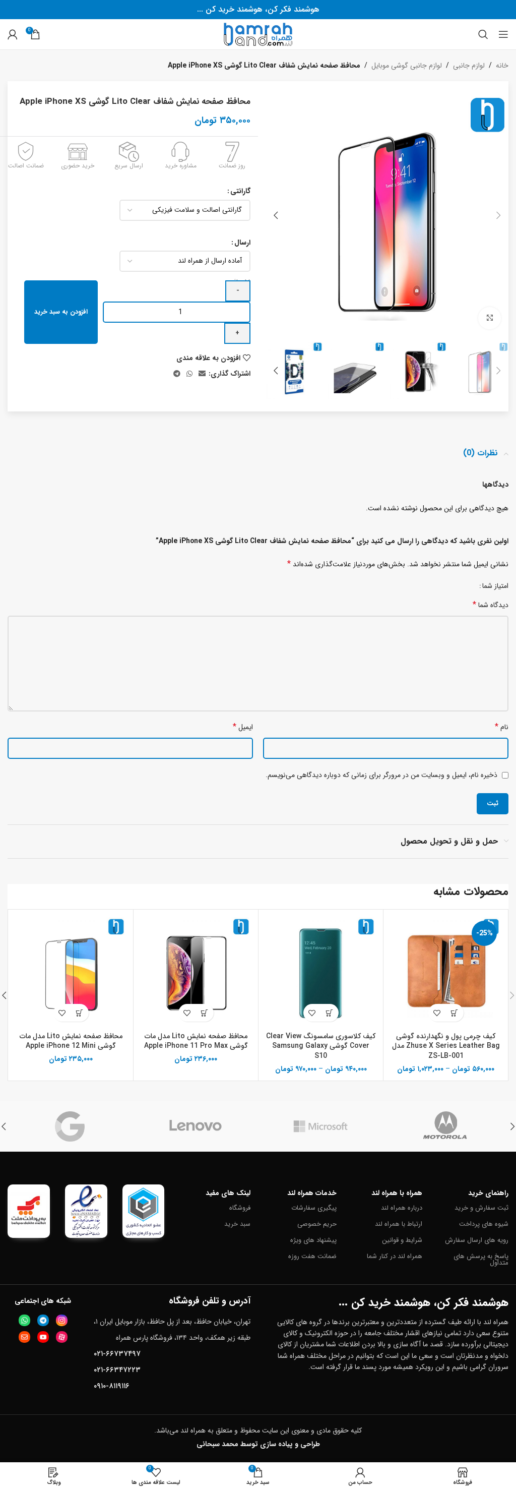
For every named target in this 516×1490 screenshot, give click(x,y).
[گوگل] (70, 1126)
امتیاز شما (495, 585)
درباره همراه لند (401, 1208)
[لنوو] (196, 1126)
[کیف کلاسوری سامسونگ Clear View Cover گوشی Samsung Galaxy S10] (320, 972)
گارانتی (240, 191)
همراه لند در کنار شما (394, 1256)
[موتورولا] (446, 1126)
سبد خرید (237, 1224)
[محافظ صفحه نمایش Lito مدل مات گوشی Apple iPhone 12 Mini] (70, 972)
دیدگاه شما (490, 605)
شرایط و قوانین (402, 1240)
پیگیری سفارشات (314, 1208)
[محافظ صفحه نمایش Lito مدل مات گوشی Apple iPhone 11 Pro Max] (195, 972)
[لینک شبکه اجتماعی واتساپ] (189, 374)
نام (501, 727)
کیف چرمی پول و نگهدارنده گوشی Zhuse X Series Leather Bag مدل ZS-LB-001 (446, 1046)
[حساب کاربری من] (13, 34)
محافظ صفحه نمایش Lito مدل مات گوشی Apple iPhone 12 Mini (71, 1041)
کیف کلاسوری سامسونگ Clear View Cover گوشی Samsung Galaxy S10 (320, 1046)
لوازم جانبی (469, 65)
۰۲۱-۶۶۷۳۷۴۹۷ (117, 1354)
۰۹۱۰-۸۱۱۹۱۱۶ (112, 1386)
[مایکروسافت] (320, 1126)
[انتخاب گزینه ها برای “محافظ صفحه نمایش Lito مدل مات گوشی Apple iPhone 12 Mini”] (80, 1013)
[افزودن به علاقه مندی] (437, 1013)
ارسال (242, 242)
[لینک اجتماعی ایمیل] (202, 374)
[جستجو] (483, 34)
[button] (498, 215)
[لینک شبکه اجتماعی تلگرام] (176, 374)
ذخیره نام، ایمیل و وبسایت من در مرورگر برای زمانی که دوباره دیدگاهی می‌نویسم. (381, 775)
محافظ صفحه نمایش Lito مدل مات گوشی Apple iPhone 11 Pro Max (196, 1041)
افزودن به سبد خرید (61, 312)
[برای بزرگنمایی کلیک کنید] (489, 318)
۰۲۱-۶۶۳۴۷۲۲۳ (117, 1370)
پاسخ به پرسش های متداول (481, 1259)
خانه (502, 65)
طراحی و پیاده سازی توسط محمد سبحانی (258, 1444)
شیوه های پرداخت (483, 1224)
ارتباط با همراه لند (398, 1224)
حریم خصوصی (317, 1224)
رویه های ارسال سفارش (476, 1240)
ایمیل (243, 727)
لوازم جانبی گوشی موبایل (406, 65)
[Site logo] (258, 33)
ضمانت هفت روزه (312, 1256)
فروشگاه (239, 1208)
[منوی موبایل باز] (503, 34)
